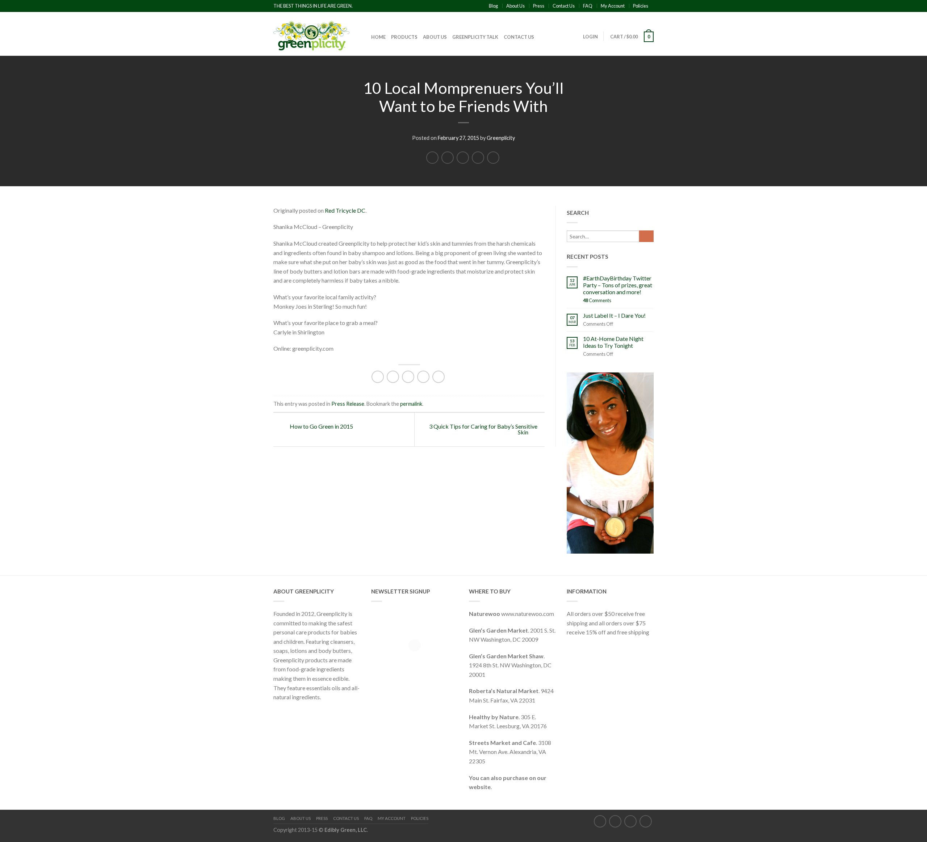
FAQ (587, 6)
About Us (515, 6)
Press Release (347, 404)
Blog (493, 6)
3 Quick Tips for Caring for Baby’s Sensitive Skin (483, 429)
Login (590, 36)
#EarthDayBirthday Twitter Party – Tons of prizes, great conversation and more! (617, 285)
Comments (597, 300)
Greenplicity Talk (475, 37)
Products (404, 37)
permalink (411, 404)
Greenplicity (501, 138)
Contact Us (564, 6)
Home (378, 37)
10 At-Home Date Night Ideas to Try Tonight (613, 342)
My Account (613, 6)
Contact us (519, 37)
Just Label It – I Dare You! (614, 315)
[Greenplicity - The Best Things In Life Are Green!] (311, 33)
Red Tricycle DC (345, 210)
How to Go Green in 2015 (321, 426)
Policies (640, 6)
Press (538, 6)
